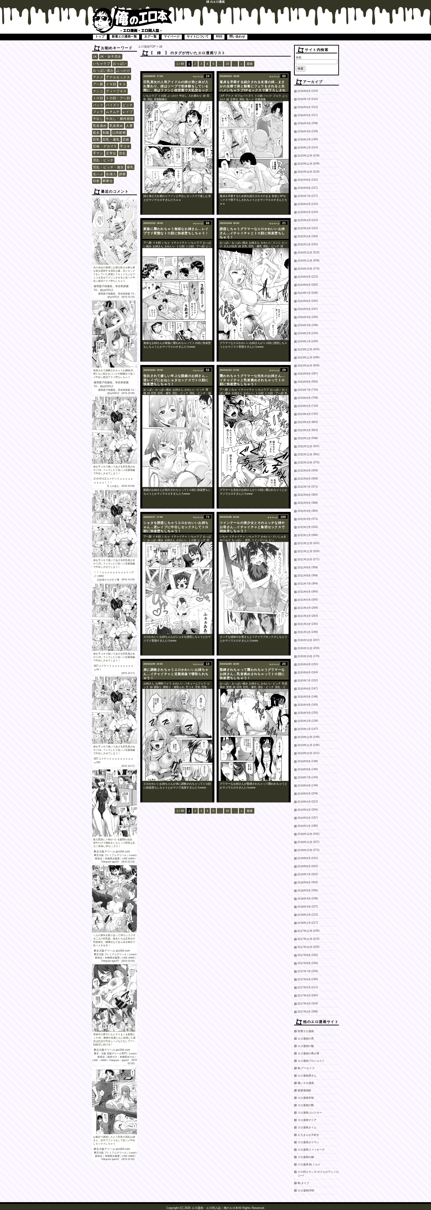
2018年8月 (304, 866)
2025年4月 (304, 220)
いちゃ (166, 242)
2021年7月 (304, 583)
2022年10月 (304, 462)
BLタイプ (303, 1183)
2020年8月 (304, 672)
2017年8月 (304, 963)
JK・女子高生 (110, 56)
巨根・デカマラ (105, 146)
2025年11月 (304, 163)
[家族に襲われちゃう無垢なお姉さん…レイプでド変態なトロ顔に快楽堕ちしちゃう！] (177, 294)
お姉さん (158, 246)
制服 (106, 132)
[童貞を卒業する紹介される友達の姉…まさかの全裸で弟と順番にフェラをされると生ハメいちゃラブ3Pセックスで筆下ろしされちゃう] (254, 147)
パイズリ (113, 105)
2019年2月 (304, 818)
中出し (98, 118)
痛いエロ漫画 (306, 1083)
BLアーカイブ (306, 1068)
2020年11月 (304, 648)
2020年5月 (304, 696)
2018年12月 (304, 834)
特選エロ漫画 (306, 1031)
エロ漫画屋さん (307, 1075)
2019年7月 (304, 777)
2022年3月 (304, 519)
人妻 (129, 125)
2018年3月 (304, 906)
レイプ (128, 112)
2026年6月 (304, 107)
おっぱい (120, 63)
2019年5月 (304, 793)
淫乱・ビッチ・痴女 (108, 167)
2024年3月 (304, 325)
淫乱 (122, 153)
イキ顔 (111, 84)
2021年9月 (304, 567)
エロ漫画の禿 (306, 1038)
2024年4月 (304, 317)
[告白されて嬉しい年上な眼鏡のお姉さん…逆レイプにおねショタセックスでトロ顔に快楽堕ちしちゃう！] (177, 441)
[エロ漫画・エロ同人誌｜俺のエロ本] (132, 8)
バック (98, 105)
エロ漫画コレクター (310, 1112)
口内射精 (119, 132)
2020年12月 (304, 640)
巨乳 (96, 139)
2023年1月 (304, 438)
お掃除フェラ (163, 683)
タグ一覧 (150, 36)
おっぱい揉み (103, 70)
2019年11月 (304, 745)
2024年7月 (304, 293)
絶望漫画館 (304, 1090)
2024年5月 (304, 309)
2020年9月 (304, 664)
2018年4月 (304, 898)
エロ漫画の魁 (306, 1046)
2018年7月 (304, 874)
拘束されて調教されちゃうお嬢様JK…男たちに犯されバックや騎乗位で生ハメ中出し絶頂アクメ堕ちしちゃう (114, 373)
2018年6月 (304, 882)
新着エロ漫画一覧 (124, 36)
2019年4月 (304, 801)
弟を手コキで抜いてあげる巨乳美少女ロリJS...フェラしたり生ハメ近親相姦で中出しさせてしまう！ (114, 470)
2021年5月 (304, 599)
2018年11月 (304, 842)
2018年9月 (304, 858)
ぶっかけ (123, 70)
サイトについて (198, 36)
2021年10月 (304, 559)
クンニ (98, 91)
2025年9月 (304, 180)
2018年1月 (304, 923)
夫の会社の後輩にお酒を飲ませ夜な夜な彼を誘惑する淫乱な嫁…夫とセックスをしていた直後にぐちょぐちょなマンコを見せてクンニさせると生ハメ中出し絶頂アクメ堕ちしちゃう (114, 274)
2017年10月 (304, 947)
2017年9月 (304, 955)
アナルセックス (118, 77)
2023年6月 (304, 398)
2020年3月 (304, 713)
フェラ (98, 112)
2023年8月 (304, 381)
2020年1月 (304, 729)
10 (227, 64)
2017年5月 (304, 987)
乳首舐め (100, 125)
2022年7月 (304, 486)
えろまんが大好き (308, 1134)
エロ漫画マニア (307, 1120)
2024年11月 (304, 260)
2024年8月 (304, 285)
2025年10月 (304, 171)
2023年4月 (304, 414)
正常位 (111, 153)
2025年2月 (304, 236)
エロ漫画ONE (306, 1190)
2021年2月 (304, 624)
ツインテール (260, 540)
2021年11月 (304, 551)
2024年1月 (304, 341)
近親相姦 (260, 99)
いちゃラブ (101, 63)
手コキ (125, 146)
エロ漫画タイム (307, 1127)
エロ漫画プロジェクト (311, 1060)
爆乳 (130, 167)
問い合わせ (237, 36)
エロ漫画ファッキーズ (311, 1149)
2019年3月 (304, 809)
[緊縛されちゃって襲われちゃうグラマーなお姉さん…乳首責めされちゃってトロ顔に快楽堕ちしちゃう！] (254, 735)
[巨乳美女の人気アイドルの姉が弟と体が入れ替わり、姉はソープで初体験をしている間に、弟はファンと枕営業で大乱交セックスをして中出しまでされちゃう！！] (177, 147)
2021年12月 (304, 543)
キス (122, 84)
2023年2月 (304, 430)
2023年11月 (304, 357)
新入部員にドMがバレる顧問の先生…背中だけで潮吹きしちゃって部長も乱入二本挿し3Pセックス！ (114, 842)
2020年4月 (304, 704)
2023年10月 (304, 365)
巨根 (126, 139)
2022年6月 (304, 495)
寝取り (158, 687)
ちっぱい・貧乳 (241, 540)
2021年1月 (304, 632)
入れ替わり (195, 95)
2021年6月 (304, 591)
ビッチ (128, 105)
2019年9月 (304, 761)
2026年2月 (304, 139)
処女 (96, 132)
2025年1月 (304, 244)
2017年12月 (304, 931)
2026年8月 (304, 91)
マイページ (172, 36)
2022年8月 (304, 478)
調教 (122, 174)
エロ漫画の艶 (306, 1105)
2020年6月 (304, 688)
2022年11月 (304, 454)
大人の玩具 (230, 246)
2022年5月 (304, 503)
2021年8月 (304, 575)
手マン (98, 153)
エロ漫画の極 (306, 1157)
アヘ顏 (98, 84)
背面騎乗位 (160, 99)
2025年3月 (304, 228)
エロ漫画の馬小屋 (308, 1053)
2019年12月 (304, 737)
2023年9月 (304, 373)
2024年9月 (304, 276)
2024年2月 (304, 333)
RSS (219, 36)
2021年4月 (304, 608)
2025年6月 (304, 204)
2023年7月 (304, 390)
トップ (100, 36)
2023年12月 (304, 349)
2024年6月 (304, 301)
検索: (299, 57)
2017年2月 (304, 1011)
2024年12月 (304, 252)
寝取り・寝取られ (174, 687)
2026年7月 (304, 99)
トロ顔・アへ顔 (118, 98)
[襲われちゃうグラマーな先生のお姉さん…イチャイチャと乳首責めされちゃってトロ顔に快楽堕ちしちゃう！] (254, 441)
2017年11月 (304, 939)
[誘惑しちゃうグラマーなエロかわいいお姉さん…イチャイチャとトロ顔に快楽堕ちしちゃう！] (254, 294)
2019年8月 (304, 769)
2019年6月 (304, 785)
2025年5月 (304, 212)
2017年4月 (304, 995)
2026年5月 (304, 115)
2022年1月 (304, 535)
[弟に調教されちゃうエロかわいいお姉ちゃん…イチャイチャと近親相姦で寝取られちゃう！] (177, 735)
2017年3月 (304, 1003)
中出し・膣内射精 (120, 118)
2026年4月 (304, 123)
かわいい (170, 246)
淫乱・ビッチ (103, 160)
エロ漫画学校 (306, 1097)
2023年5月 (304, 406)
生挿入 (111, 174)
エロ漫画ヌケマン (308, 1142)
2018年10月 (304, 850)
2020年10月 (304, 656)
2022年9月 (304, 470)
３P (222, 95)
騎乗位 (108, 181)
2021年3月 (304, 616)
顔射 (96, 181)
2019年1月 (304, 826)
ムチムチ (113, 112)
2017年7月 (304, 971)
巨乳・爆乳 (111, 139)
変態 (229, 687)
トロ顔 (98, 98)
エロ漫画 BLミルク (309, 1164)
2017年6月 (304, 979)
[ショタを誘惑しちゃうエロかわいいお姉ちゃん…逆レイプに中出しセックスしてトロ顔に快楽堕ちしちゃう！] (177, 588)
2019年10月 (304, 753)
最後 (250, 64)
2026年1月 (304, 147)
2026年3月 (304, 131)
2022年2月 (304, 527)
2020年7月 (304, 680)
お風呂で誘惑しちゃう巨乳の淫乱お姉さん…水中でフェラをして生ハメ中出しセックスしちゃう (114, 1140)
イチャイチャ (179, 242)
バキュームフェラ (195, 683)
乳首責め (116, 125)
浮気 (197, 687)
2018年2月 (304, 914)
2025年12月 (304, 155)
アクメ (98, 77)
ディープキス (116, 91)
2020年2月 (304, 721)
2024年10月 (304, 268)
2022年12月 (304, 446)
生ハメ (98, 174)
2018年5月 (304, 890)
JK (95, 56)
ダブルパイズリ (244, 95)
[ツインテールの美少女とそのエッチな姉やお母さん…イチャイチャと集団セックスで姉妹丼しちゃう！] (254, 588)
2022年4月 (304, 511)
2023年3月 (304, 422)
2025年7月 (304, 196)
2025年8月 (304, 188)
